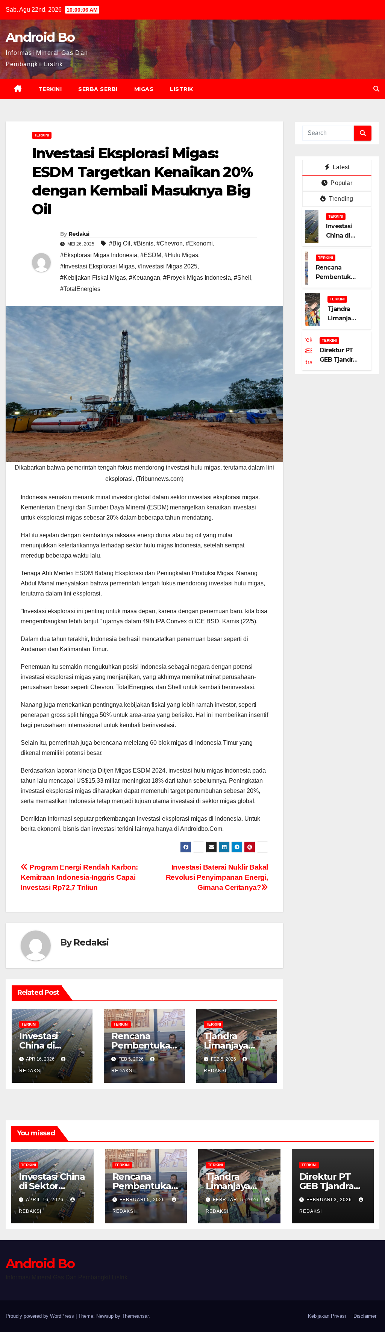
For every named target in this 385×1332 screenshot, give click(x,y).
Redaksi (79, 233)
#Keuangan (144, 277)
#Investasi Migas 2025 (167, 266)
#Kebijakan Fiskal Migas (93, 277)
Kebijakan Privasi (327, 1316)
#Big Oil (119, 243)
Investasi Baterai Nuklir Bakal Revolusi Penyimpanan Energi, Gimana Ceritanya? (217, 877)
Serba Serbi (98, 89)
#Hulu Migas (181, 255)
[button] (376, 89)
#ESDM (150, 255)
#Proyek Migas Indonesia (197, 277)
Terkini (50, 89)
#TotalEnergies (80, 289)
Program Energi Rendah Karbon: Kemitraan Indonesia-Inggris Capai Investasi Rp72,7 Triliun (79, 877)
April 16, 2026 (45, 1199)
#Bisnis (143, 243)
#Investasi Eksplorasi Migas (97, 266)
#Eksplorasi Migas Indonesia (98, 255)
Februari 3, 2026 (329, 1199)
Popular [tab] (340, 183)
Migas (144, 89)
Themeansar (135, 1316)
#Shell (242, 277)
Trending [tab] (340, 198)
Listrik (181, 89)
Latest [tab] (340, 167)
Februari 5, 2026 (143, 1199)
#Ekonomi (199, 243)
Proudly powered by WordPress (41, 1316)
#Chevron (169, 243)
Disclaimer (364, 1316)
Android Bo (40, 37)
